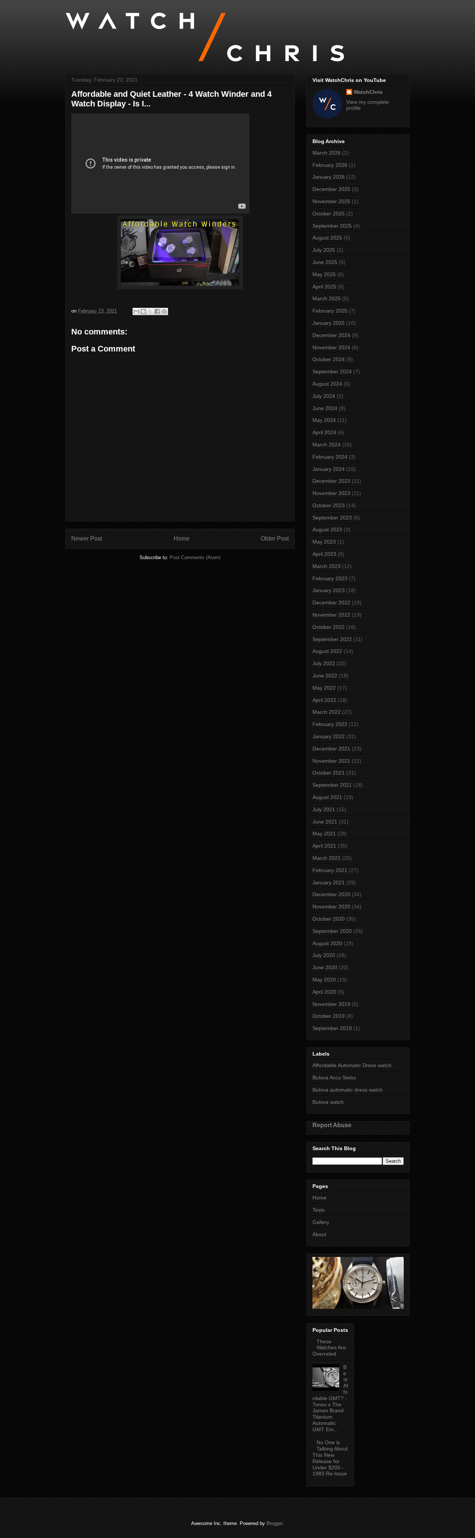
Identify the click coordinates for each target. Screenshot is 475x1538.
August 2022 (327, 651)
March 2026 (326, 153)
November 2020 (331, 907)
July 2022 (323, 663)
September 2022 (332, 639)
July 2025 (323, 250)
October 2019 (328, 1016)
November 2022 (331, 615)
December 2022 (331, 602)
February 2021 (329, 870)
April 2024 (324, 432)
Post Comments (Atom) (195, 557)
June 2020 (324, 967)
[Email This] (136, 311)
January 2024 (328, 469)
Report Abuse (331, 1125)
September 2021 (332, 785)
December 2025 (331, 189)
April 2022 (324, 700)
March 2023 (326, 566)
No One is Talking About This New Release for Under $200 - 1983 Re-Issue (330, 1457)
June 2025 (324, 262)
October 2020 (328, 919)
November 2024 (331, 347)
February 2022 (329, 724)
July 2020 (323, 955)
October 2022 (328, 627)
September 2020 (332, 931)
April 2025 (324, 287)
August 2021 (327, 797)
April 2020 (324, 992)
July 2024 (323, 396)
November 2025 (331, 201)
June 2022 (324, 676)
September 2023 (332, 518)
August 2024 (327, 384)
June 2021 (324, 822)
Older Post (275, 538)
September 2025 (332, 226)
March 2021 (326, 858)
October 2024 (328, 359)
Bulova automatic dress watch (347, 1090)
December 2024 (331, 335)
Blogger (274, 1523)
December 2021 (331, 749)
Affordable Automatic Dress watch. (352, 1065)
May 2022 (324, 688)
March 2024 (326, 445)
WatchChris (368, 92)
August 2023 (327, 529)
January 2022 (328, 736)
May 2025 (324, 274)
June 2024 (324, 408)
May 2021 (324, 833)
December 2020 (331, 894)
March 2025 (326, 298)
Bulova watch (328, 1102)
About (319, 1234)
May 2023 (324, 542)
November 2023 (331, 493)
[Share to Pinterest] (164, 311)
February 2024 (329, 457)
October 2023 (328, 505)
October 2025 (328, 214)
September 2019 (332, 1028)
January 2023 (328, 590)
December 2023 (331, 481)
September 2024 (332, 371)
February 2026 (329, 165)
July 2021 (323, 809)
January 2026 (328, 177)
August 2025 (327, 238)
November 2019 (331, 1004)
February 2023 (329, 578)
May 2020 (324, 980)
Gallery (320, 1222)
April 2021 (324, 846)
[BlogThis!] (143, 311)
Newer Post (86, 538)
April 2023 (324, 554)
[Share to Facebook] (157, 311)
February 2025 (329, 311)
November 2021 (331, 761)
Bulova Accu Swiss (334, 1077)
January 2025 (328, 323)
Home (182, 538)
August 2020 (327, 943)
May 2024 (324, 420)
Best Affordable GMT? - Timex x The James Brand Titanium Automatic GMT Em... (330, 1398)
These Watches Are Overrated (329, 1348)
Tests (318, 1210)
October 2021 (328, 773)
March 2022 (326, 712)
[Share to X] (150, 311)
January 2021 (328, 882)
